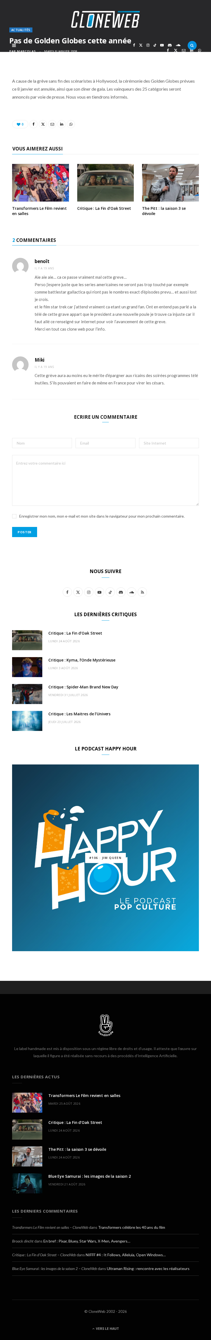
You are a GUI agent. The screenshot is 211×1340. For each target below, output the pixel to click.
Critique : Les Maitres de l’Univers (79, 713)
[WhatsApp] (199, 50)
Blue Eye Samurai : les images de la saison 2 (89, 1176)
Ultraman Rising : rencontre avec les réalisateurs (148, 1268)
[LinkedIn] (191, 50)
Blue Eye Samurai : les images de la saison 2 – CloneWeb (54, 1268)
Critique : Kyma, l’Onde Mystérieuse (81, 660)
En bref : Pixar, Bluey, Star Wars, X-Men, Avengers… (86, 1241)
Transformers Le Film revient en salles (39, 211)
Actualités (20, 30)
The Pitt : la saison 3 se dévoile (164, 211)
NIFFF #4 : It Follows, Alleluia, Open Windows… (126, 1254)
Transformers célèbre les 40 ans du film (131, 1227)
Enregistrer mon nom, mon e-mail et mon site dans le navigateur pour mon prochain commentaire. (102, 516)
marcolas (26, 51)
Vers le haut (107, 1328)
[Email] (183, 50)
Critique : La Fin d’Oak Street (104, 208)
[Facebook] (167, 50)
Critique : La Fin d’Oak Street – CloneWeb (44, 1254)
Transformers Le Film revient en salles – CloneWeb (50, 1227)
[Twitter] (175, 50)
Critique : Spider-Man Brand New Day (83, 686)
